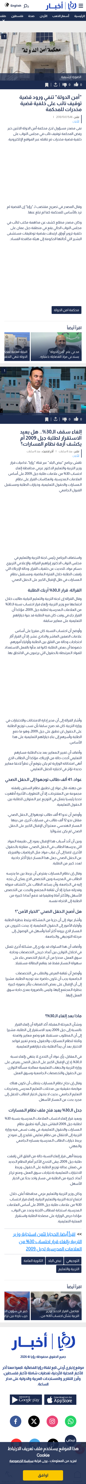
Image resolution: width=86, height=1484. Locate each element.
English (16, 5)
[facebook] (15, 1421)
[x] (34, 1421)
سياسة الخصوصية (21, 1461)
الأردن (43, 16)
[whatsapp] (70, 1421)
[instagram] (52, 1421)
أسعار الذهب (60, 16)
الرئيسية (79, 16)
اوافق (43, 1475)
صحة (31, 16)
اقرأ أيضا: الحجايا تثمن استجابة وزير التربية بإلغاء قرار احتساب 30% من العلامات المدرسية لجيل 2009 (47, 1241)
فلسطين (17, 16)
